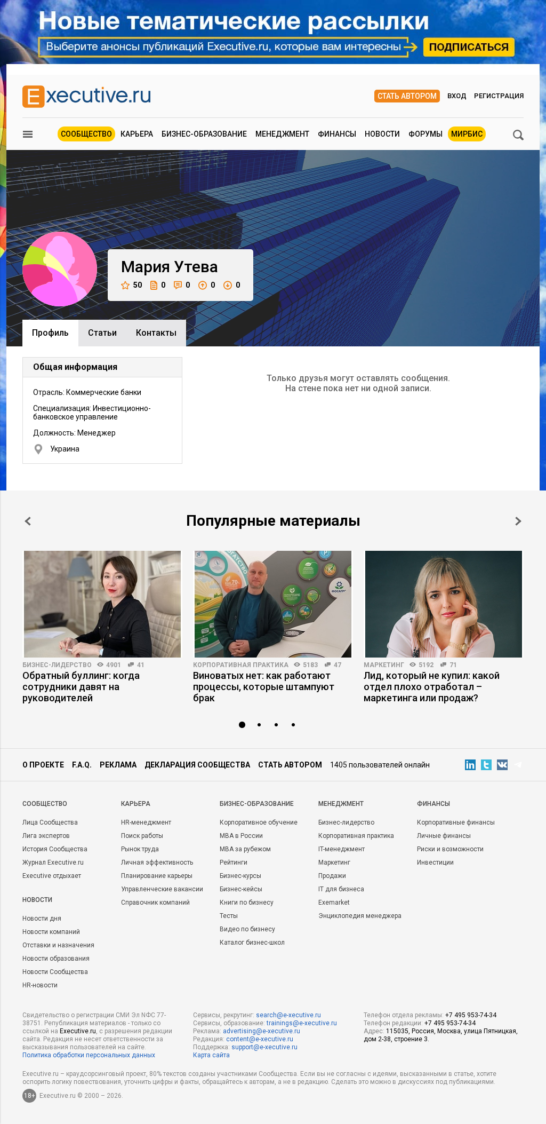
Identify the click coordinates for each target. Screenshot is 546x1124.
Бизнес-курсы (240, 876)
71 (453, 665)
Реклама (118, 765)
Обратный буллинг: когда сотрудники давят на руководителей (81, 686)
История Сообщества (54, 849)
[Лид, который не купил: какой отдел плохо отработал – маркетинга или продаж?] (444, 604)
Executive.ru (78, 1031)
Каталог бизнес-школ (252, 942)
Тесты (229, 916)
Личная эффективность (157, 862)
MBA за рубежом (245, 849)
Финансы (337, 134)
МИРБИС (467, 134)
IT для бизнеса (341, 889)
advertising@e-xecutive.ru (261, 1031)
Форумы (425, 134)
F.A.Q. (82, 765)
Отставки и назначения (58, 945)
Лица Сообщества (50, 822)
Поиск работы (142, 836)
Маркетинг (384, 665)
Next (518, 521)
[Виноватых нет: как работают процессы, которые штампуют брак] (273, 604)
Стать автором (407, 96)
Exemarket (334, 902)
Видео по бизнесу (247, 929)
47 (337, 665)
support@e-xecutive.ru (264, 1047)
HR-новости (40, 985)
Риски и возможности (450, 849)
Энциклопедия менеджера (360, 916)
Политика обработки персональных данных (88, 1055)
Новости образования (56, 958)
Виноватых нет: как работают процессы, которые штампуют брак (263, 686)
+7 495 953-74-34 (470, 1015)
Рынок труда (140, 849)
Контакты (156, 333)
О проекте (43, 765)
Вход (457, 96)
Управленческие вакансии (162, 889)
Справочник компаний (155, 902)
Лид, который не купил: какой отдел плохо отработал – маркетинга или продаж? (432, 686)
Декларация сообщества (197, 765)
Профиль (50, 333)
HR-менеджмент (146, 822)
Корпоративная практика (240, 665)
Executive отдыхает (51, 876)
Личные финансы (444, 836)
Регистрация (499, 96)
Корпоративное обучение (259, 822)
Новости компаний (51, 932)
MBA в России (241, 836)
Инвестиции (435, 862)
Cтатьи (102, 333)
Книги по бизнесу (247, 902)
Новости (382, 134)
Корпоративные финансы (456, 822)
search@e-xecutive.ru (288, 1015)
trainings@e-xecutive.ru (302, 1023)
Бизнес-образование (204, 134)
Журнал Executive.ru (53, 862)
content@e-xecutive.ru (259, 1039)
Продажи (332, 876)
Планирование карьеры (156, 876)
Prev (27, 521)
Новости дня (41, 918)
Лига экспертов (46, 836)
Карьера (137, 134)
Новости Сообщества (55, 972)
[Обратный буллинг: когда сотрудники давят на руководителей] (102, 604)
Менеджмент (282, 134)
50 (137, 285)
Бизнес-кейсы (241, 889)
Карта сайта (211, 1055)
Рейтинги (233, 862)
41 (140, 665)
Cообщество (44, 804)
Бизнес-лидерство (57, 665)
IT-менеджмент (341, 849)
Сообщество (86, 134)
